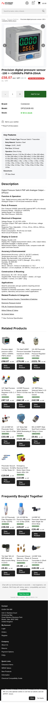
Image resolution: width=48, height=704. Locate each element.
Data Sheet (11, 174)
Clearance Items (7, 664)
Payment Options (8, 652)
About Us (5, 645)
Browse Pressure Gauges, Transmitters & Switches (19, 299)
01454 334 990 (7, 609)
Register (4, 635)
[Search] (43, 11)
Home (3, 19)
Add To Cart (35, 94)
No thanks (40, 698)
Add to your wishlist (11, 122)
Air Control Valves (8, 314)
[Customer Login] (27, 3)
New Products (6, 671)
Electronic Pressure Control (11, 303)
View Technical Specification (13, 318)
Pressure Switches (12, 19)
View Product (7, 366)
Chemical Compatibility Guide (12, 678)
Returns (4, 648)
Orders (4, 632)
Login (3, 628)
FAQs (3, 655)
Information (6, 675)
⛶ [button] (43, 26)
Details (11, 694)
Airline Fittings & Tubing (10, 310)
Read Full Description (10, 126)
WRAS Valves (6, 668)
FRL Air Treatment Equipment (12, 306)
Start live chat (24, 594)
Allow (32, 698)
